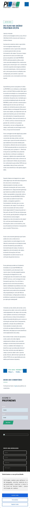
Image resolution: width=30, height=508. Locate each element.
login (15, 386)
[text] (15, 484)
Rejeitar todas (15, 504)
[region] (15, 490)
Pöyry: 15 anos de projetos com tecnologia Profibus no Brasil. (11, 371)
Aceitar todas (15, 495)
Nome (3, 407)
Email (3, 414)
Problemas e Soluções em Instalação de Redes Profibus (21, 371)
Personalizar (15, 500)
